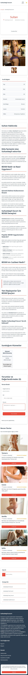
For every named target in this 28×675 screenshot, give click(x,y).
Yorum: (4, 402)
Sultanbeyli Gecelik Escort (9, 599)
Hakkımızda (3, 653)
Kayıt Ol (2, 643)
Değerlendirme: (6, 388)
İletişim (2, 646)
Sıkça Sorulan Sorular (6, 655)
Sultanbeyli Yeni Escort (8, 591)
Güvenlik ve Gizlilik (5, 657)
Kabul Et (14, 672)
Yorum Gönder (14, 413)
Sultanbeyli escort (6, 2)
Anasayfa (2, 9)
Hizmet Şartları (4, 660)
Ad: (3, 395)
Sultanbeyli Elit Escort (8, 586)
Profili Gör (14, 463)
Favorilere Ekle (14, 31)
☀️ (26, 2)
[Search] (3, 574)
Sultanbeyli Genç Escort (8, 595)
